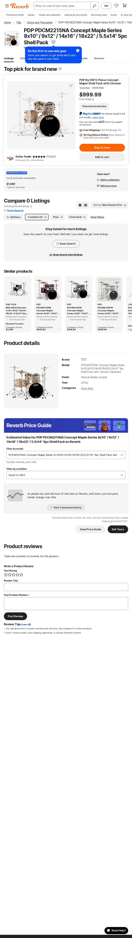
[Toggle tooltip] (60, 69)
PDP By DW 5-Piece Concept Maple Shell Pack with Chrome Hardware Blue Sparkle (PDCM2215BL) (100, 81)
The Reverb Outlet (15, 15)
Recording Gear (99, 15)
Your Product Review (15, 595)
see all (26, 624)
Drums (114, 15)
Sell (106, 5)
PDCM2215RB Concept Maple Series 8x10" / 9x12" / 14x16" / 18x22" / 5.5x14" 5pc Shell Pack (47, 310)
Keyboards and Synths (76, 15)
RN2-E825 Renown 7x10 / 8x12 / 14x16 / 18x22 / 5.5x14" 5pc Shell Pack (16, 310)
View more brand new (94, 106)
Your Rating (10, 570)
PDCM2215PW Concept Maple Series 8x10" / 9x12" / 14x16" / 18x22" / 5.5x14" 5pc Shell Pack (109, 310)
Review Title (11, 580)
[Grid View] (80, 205)
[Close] (78, 50)
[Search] (94, 6)
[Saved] (116, 5)
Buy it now (102, 147)
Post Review (15, 616)
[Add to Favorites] (53, 42)
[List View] (85, 205)
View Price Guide (90, 529)
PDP (83, 359)
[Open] (122, 455)
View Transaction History (68, 507)
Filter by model (14, 448)
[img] (39, 156)
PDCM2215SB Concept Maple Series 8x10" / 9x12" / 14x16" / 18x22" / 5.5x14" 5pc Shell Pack (78, 310)
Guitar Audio (23, 156)
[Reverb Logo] (19, 6)
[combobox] (63, 455)
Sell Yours (118, 529)
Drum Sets (87, 388)
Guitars (31, 15)
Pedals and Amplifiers (50, 15)
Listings (9, 58)
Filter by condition (16, 468)
